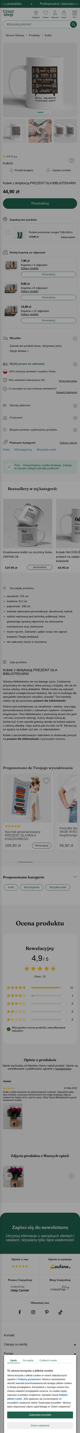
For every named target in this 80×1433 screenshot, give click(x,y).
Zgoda (13, 1360)
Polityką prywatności (29, 1379)
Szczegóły (28, 1360)
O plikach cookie (48, 1360)
